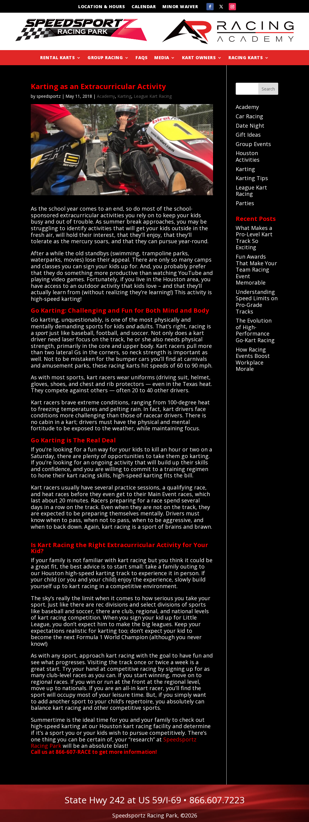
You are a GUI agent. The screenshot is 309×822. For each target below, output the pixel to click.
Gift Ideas (248, 134)
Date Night (250, 125)
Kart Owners (199, 58)
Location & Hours (101, 7)
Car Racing (249, 116)
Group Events (253, 144)
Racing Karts (245, 58)
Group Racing (105, 58)
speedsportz (49, 96)
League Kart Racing (153, 96)
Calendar (144, 7)
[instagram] (232, 6)
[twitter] (221, 6)
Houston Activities (248, 156)
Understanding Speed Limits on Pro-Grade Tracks (257, 301)
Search (268, 89)
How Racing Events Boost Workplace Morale (253, 359)
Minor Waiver (180, 7)
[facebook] (210, 6)
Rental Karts (57, 58)
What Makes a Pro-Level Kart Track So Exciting (254, 237)
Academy (106, 96)
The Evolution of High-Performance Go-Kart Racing (255, 330)
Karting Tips (252, 178)
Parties (245, 203)
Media (161, 58)
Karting (124, 96)
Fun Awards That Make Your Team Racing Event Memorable (256, 269)
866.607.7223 (217, 800)
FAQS (141, 58)
